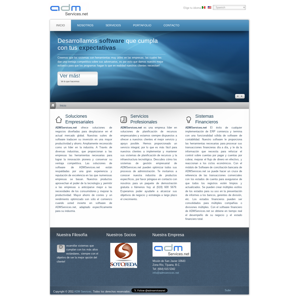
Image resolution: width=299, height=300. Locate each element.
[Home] (54, 105)
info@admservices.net (166, 272)
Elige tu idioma (192, 7)
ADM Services (82, 291)
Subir (228, 290)
